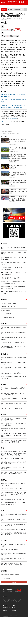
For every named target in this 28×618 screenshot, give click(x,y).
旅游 (13, 168)
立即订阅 (14, 582)
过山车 (11, 177)
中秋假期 (11, 151)
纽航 (5, 19)
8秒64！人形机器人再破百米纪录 (9, 549)
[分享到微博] (7, 30)
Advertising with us (7, 607)
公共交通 (14, 144)
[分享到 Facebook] (2, 30)
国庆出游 (15, 151)
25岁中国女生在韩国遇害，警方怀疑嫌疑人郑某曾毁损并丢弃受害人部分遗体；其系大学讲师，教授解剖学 (13, 435)
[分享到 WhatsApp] (10, 30)
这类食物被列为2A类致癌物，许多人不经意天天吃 (13, 529)
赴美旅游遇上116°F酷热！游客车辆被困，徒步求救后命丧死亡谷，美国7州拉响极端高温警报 (18, 198)
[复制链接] (12, 30)
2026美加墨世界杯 (5, 310)
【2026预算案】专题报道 (7, 317)
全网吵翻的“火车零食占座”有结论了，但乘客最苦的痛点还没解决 (17, 141)
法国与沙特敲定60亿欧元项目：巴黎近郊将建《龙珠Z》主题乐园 (18, 190)
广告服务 (14, 605)
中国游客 (11, 161)
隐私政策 (14, 610)
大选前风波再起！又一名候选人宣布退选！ (11, 278)
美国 (10, 201)
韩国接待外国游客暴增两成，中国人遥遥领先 (17, 166)
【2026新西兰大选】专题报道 (8, 303)
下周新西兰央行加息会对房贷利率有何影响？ (12, 408)
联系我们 (14, 607)
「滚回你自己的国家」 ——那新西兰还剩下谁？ (13, 342)
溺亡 (15, 161)
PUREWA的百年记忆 (6, 314)
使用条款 (5, 610)
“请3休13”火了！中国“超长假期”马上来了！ (17, 148)
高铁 (10, 144)
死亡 (14, 177)
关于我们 (5, 605)
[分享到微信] (2, 27)
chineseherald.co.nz (6, 121)
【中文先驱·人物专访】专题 (8, 306)
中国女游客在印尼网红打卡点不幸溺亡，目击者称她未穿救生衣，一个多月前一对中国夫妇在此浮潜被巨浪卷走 (17, 157)
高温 (13, 201)
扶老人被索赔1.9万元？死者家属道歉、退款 (12, 458)
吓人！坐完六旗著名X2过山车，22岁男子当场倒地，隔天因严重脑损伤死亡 (17, 174)
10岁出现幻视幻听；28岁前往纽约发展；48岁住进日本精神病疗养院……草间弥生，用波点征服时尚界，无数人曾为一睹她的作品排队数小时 (13, 453)
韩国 (10, 168)
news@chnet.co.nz (12, 118)
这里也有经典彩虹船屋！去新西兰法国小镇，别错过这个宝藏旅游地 (17, 182)
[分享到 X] (5, 30)
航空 (2, 19)
